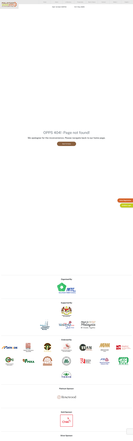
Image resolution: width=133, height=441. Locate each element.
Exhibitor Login (126, 205)
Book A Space (91, 2)
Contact (104, 2)
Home (44, 2)
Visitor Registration (125, 200)
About (56, 2)
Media (115, 2)
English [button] (127, 2)
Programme (80, 2)
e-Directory (68, 2)
